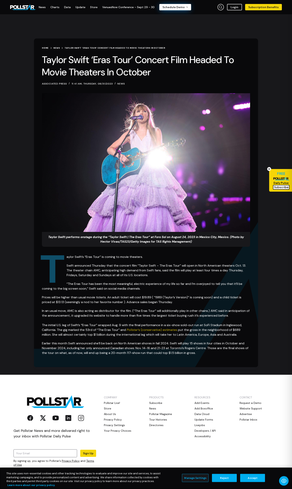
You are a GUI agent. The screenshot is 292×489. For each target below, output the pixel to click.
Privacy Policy (71, 461)
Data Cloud (201, 414)
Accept (252, 478)
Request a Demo (250, 403)
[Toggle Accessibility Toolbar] (284, 481)
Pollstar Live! (112, 403)
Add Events (201, 403)
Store (107, 408)
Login (234, 7)
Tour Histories (158, 419)
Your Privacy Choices (117, 430)
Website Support (251, 408)
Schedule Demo (173, 7)
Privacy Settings (114, 425)
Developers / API (205, 430)
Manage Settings (195, 478)
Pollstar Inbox (248, 419)
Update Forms (203, 419)
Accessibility (202, 436)
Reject (224, 478)
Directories (156, 425)
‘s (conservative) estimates (152, 330)
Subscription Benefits (263, 7)
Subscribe (155, 403)
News (121, 83)
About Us (110, 414)
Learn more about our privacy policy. (31, 485)
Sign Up (88, 453)
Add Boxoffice (203, 408)
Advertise (246, 414)
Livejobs (199, 425)
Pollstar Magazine (160, 414)
